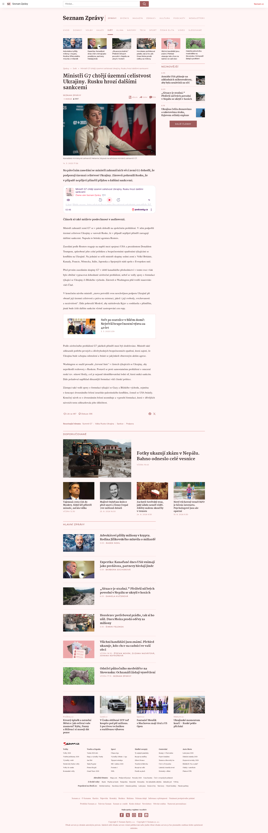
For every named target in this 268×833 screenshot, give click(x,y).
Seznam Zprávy (72, 95)
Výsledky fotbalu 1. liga (119, 756)
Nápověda (104, 798)
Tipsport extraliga (117, 760)
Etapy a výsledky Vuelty (95, 756)
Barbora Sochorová (118, 570)
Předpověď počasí (125, 778)
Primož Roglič (91, 767)
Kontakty (113, 798)
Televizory (160, 786)
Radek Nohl (113, 543)
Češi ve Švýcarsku (165, 764)
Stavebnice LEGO (118, 786)
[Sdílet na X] (154, 413)
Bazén (104, 782)
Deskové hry (151, 786)
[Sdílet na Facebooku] (150, 413)
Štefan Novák (122, 653)
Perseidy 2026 (137, 778)
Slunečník (132, 782)
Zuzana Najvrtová (143, 653)
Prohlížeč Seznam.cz (88, 803)
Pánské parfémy (183, 786)
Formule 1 (114, 767)
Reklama (130, 798)
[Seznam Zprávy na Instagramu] (134, 815)
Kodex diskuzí (135, 803)
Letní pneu (142, 786)
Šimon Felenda (115, 627)
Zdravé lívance (139, 760)
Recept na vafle (140, 767)
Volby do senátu (68, 767)
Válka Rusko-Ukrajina (104, 424)
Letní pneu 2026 (188, 753)
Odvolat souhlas (159, 803)
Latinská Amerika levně (166, 767)
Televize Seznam (104, 803)
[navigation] (3, 4)
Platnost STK (187, 771)
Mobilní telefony (104, 786)
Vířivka (175, 782)
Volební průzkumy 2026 (71, 756)
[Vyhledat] (144, 4)
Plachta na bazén (112, 782)
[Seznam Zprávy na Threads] (140, 815)
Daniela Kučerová (117, 596)
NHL (112, 771)
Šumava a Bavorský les (166, 760)
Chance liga (115, 753)
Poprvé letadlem (164, 756)
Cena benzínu (147, 778)
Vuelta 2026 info (92, 753)
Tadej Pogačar (91, 764)
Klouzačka (140, 782)
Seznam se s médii (120, 803)
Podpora (130, 424)
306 (154, 97)
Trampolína (123, 782)
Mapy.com (113, 778)
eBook (134, 97)
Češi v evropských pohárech (163, 778)
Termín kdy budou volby (71, 764)
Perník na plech (140, 771)
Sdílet (145, 97)
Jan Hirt (89, 760)
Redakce (122, 798)
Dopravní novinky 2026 (191, 760)
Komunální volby (69, 771)
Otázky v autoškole (189, 767)
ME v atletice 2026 (117, 764)
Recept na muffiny (141, 756)
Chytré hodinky (171, 786)
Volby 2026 (67, 753)
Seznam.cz (259, 4)
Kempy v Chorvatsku (166, 753)
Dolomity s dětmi (164, 771)
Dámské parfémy (131, 786)
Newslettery (147, 803)
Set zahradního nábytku (153, 782)
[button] (72, 43)
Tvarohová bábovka (141, 764)
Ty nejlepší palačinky (142, 753)
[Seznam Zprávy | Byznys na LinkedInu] (146, 815)
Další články (183, 124)
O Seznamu (86, 798)
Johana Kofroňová (112, 656)
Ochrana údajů (141, 798)
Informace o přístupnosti (157, 798)
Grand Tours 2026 (93, 771)
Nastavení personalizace (177, 803)
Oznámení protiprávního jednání (182, 798)
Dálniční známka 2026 (190, 756)
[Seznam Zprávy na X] (128, 815)
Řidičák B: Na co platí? (190, 764)
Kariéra (95, 798)
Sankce (120, 424)
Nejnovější (170, 66)
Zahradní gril (167, 782)
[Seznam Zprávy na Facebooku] (122, 815)
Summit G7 (87, 424)
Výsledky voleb (68, 760)
